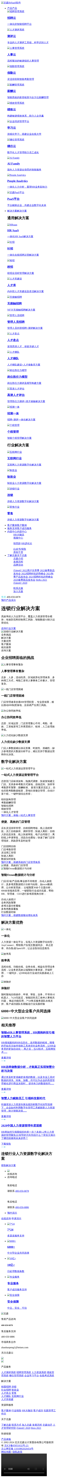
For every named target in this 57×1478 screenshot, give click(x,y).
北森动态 (47, 1425)
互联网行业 (18, 1396)
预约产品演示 (8, 600)
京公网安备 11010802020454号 (17, 1448)
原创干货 (18, 552)
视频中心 (18, 538)
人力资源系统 (39, 1372)
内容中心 (12, 531)
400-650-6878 (22, 1191)
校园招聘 (6, 1386)
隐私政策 (17, 1452)
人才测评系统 (8, 1372)
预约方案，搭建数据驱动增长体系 (19, 915)
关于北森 (22, 555)
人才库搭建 (7, 1399)
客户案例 (12, 525)
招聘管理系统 (23, 1372)
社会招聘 (6, 1390)
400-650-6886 (22, 1207)
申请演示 (16, 1218)
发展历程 (18, 561)
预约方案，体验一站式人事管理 (18, 815)
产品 (9, 8)
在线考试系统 (47, 1375)
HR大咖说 (18, 534)
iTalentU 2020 (23, 1428)
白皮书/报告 (19, 549)
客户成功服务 (24, 528)
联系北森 (18, 588)
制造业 (15, 1390)
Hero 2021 (36, 1428)
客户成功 (38, 1410)
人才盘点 (6, 1393)
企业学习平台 (31, 1375)
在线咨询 (6, 1218)
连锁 (14, 1386)
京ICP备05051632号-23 (16, 1445)
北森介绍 (18, 558)
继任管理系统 (16, 1375)
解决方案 (12, 211)
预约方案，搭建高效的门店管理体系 (20, 862)
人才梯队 (6, 1396)
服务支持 (12, 528)
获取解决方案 (8, 1165)
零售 (14, 1393)
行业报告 (16, 1410)
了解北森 (12, 555)
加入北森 (18, 591)
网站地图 (6, 1452)
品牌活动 (18, 565)
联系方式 (16, 1425)
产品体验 (6, 1439)
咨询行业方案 (8, 628)
